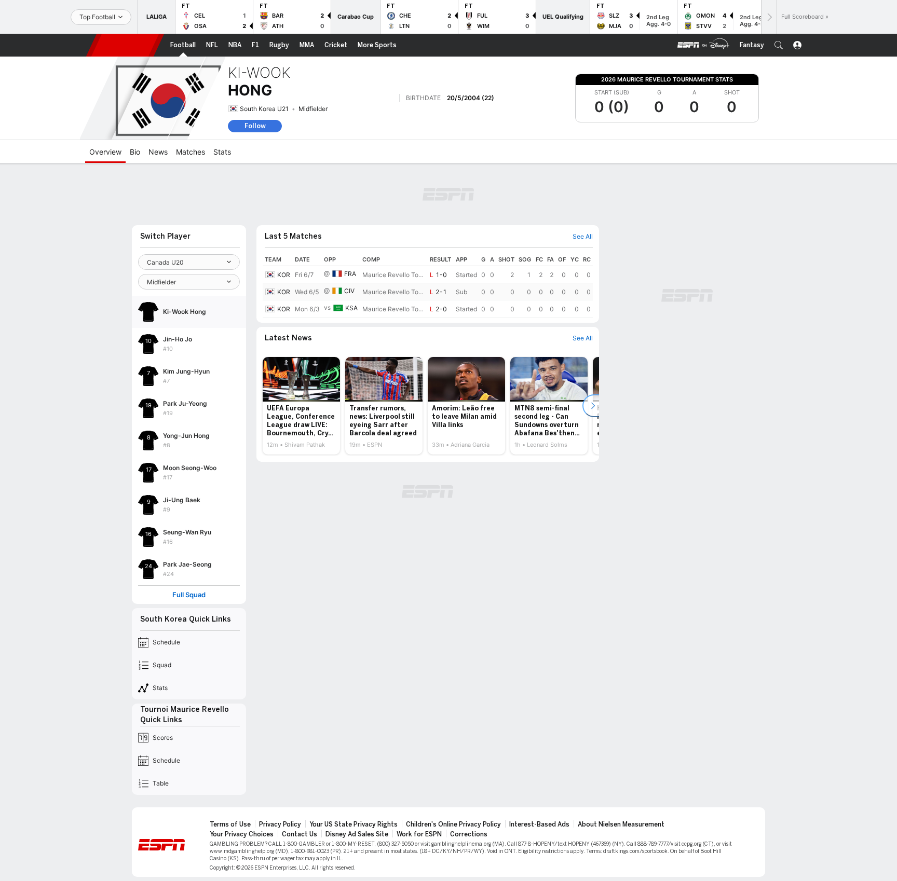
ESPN (125, 45)
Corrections (468, 834)
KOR (283, 275)
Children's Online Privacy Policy (453, 824)
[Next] (769, 17)
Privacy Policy (280, 824)
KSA (351, 308)
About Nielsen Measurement (621, 824)
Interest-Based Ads (539, 824)
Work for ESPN (419, 834)
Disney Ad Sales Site (356, 834)
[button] (778, 45)
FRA (350, 274)
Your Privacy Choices (242, 834)
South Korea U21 (264, 109)
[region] (428, 285)
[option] (301, 406)
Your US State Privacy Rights (353, 824)
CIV (349, 291)
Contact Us (299, 834)
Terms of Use (230, 824)
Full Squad (189, 595)
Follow (255, 126)
